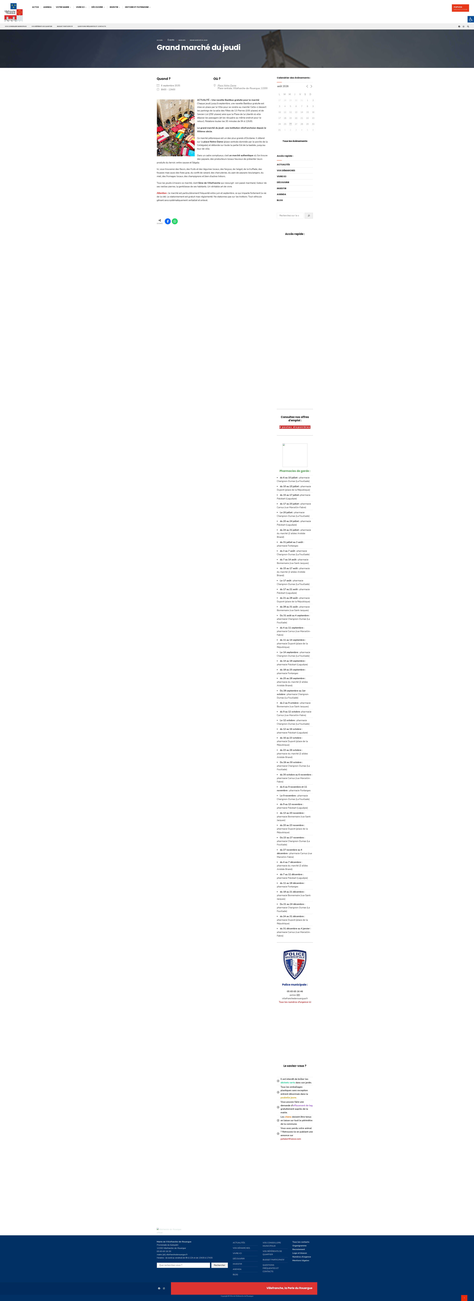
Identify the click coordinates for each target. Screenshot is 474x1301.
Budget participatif (65, 26)
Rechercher (219, 1265)
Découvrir (97, 7)
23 (313, 118)
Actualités (283, 164)
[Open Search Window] (468, 26)
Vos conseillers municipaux (16, 26)
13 (296, 112)
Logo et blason (299, 1253)
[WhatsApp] (175, 221)
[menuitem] (63, 6)
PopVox (460, 8)
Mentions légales (300, 1260)
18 (285, 118)
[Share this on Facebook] (168, 221)
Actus (35, 7)
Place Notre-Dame (227, 85)
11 (285, 112)
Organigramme (299, 1245)
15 (307, 112)
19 (290, 118)
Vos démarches (286, 170)
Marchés (182, 40)
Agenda (47, 7)
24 (279, 124)
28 (285, 100)
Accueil (160, 40)
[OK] (309, 215)
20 (296, 118)
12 (290, 112)
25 (285, 124)
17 (279, 118)
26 (290, 123)
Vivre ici (80, 7)
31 (302, 100)
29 (290, 100)
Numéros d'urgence (301, 1256)
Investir (114, 7)
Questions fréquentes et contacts (92, 26)
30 (296, 100)
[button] (471, 19)
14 (302, 112)
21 (302, 118)
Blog (280, 200)
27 (279, 100)
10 (279, 112)
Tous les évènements (295, 141)
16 (313, 112)
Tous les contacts (300, 1242)
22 (307, 118)
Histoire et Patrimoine (137, 7)
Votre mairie (62, 7)
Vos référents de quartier (42, 26)
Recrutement (298, 1249)
